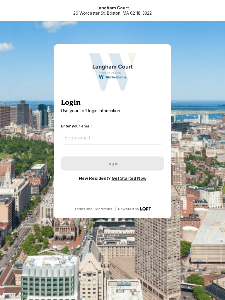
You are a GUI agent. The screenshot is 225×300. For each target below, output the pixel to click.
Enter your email (76, 126)
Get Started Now (129, 178)
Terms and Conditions (93, 209)
